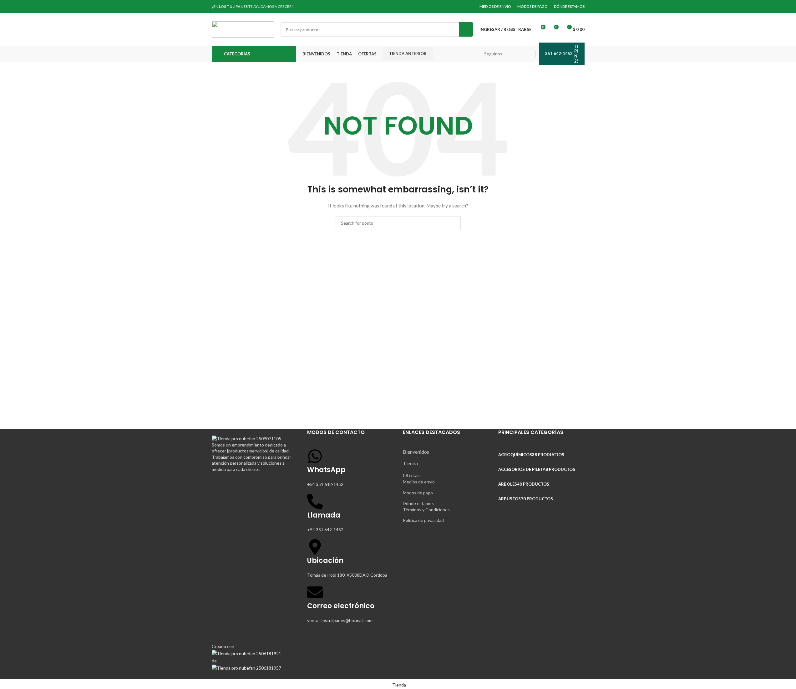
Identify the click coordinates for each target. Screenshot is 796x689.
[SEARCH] (466, 29)
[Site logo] (243, 29)
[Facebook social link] (513, 54)
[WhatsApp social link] (528, 54)
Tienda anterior (408, 53)
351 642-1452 (559, 53)
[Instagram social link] (521, 54)
